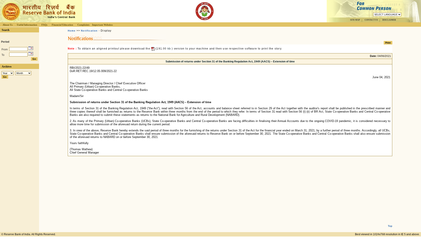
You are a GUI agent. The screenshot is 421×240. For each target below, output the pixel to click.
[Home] (38, 21)
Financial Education (62, 24)
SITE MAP (355, 20)
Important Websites (102, 24)
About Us (7, 24)
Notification (89, 30)
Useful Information (27, 24)
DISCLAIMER (389, 20)
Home (72, 30)
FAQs (44, 24)
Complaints (83, 24)
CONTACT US (371, 20)
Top (390, 226)
